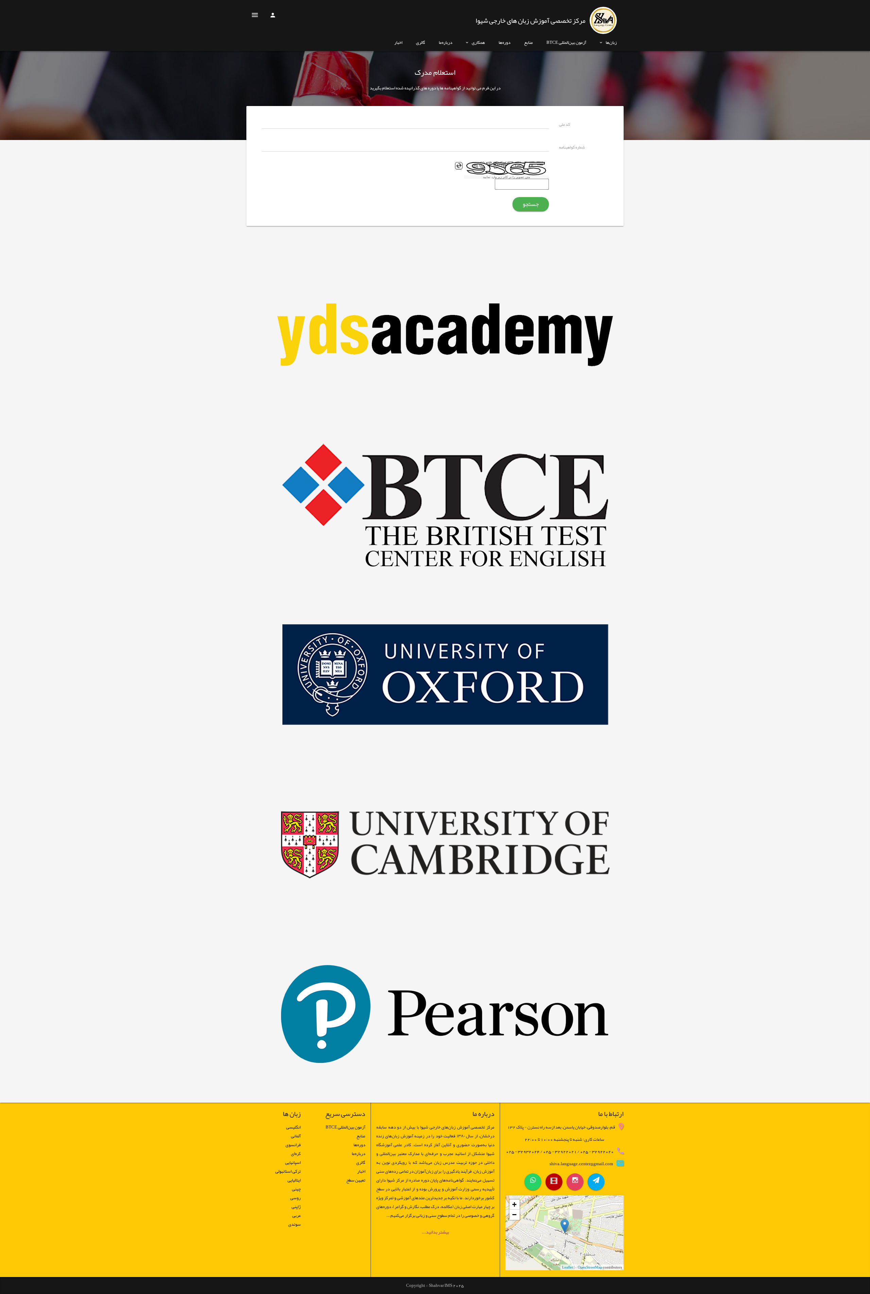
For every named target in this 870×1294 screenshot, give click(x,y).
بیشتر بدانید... (435, 1232)
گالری (420, 42)
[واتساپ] (532, 1181)
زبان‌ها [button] (611, 42)
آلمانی (296, 1136)
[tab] (273, 1127)
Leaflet (567, 1267)
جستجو (531, 204)
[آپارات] (553, 1181)
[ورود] (272, 16)
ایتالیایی (294, 1180)
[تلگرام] (596, 1181)
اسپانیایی (293, 1162)
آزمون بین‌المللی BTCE (566, 42)
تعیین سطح (355, 1180)
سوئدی (294, 1224)
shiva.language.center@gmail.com (581, 1163)
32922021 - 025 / (558, 1151)
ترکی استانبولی (288, 1171)
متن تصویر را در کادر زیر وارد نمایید (506, 177)
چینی (296, 1189)
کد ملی (564, 125)
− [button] (514, 1214)
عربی (296, 1215)
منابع (528, 42)
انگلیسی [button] (293, 1127)
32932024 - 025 (523, 1151)
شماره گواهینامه (572, 147)
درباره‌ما (445, 42)
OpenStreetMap (590, 1267)
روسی (295, 1197)
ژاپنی (296, 1206)
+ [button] (514, 1204)
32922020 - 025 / (595, 1151)
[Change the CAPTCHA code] (459, 166)
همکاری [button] (478, 42)
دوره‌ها (504, 42)
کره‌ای (296, 1153)
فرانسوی (293, 1144)
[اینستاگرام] (575, 1181)
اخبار (398, 42)
